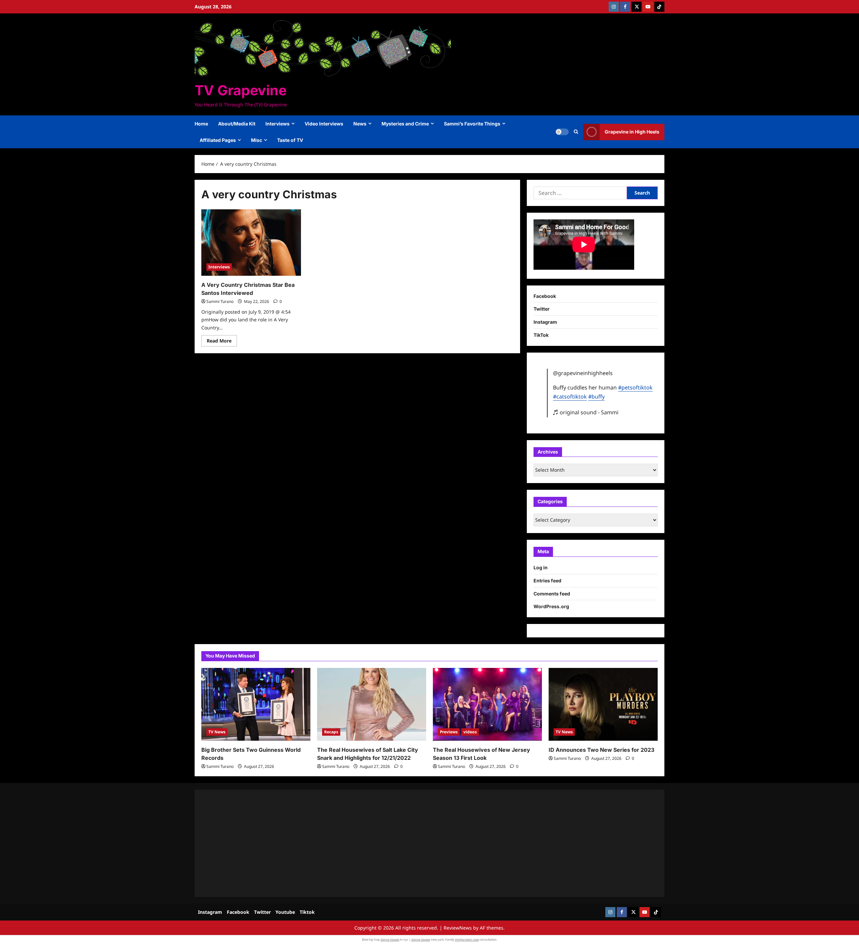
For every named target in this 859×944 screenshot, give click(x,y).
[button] (576, 131)
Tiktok (307, 912)
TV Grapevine (241, 90)
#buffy (596, 396)
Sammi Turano (220, 301)
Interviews (277, 123)
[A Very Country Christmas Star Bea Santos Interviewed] (251, 242)
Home (201, 123)
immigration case (467, 939)
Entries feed (547, 580)
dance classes (390, 939)
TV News (216, 732)
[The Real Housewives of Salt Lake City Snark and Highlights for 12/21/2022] (371, 704)
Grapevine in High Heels (632, 132)
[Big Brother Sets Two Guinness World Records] (255, 704)
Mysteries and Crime (405, 123)
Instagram (545, 322)
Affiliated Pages (218, 140)
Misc (256, 140)
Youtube (285, 912)
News (359, 123)
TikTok (541, 335)
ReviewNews (458, 928)
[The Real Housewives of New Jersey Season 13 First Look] (487, 704)
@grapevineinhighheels (583, 373)
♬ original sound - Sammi (585, 412)
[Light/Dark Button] (562, 131)
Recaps (331, 732)
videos (470, 732)
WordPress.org (551, 606)
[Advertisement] (402, 843)
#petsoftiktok (635, 387)
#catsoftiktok (570, 396)
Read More (222, 342)
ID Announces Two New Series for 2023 (601, 749)
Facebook (545, 296)
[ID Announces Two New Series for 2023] (603, 704)
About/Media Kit (236, 123)
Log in (541, 567)
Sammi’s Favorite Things (472, 123)
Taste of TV (290, 140)
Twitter (542, 309)
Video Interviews (324, 123)
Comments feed (552, 593)
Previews (449, 732)
